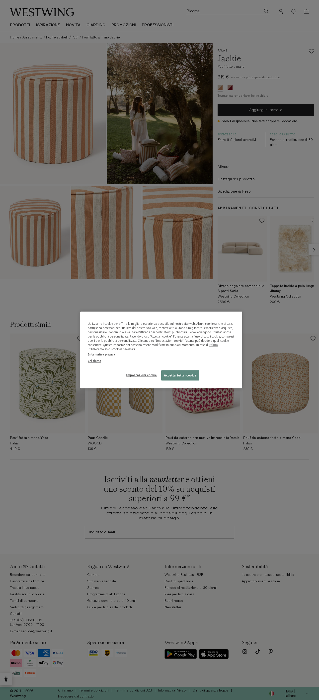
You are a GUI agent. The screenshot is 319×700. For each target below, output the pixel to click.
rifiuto (213, 345)
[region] (161, 350)
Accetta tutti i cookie (180, 375)
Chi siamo (94, 361)
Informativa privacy (101, 354)
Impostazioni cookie (141, 375)
